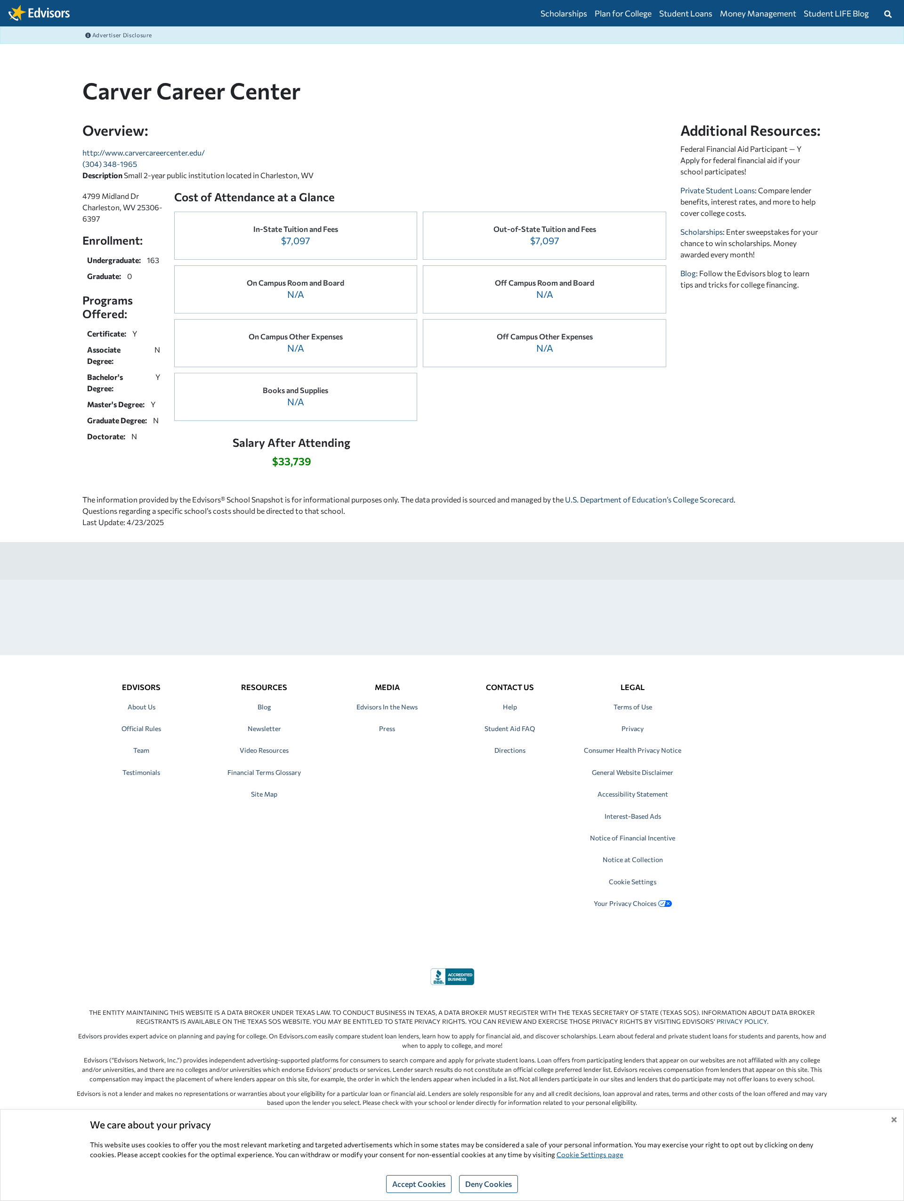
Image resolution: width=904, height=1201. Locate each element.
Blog (264, 707)
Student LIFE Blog (836, 13)
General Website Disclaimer (632, 772)
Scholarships (564, 13)
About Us (141, 707)
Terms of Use (632, 707)
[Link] (452, 975)
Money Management (758, 13)
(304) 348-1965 (109, 163)
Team (141, 750)
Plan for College (623, 13)
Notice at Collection (633, 860)
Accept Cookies (418, 1183)
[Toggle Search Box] (888, 13)
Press (387, 728)
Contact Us (510, 687)
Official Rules (141, 728)
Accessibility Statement (632, 794)
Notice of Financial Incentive (632, 838)
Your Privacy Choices (625, 903)
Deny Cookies (488, 1183)
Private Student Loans (717, 190)
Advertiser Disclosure (121, 35)
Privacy (633, 728)
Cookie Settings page (590, 1154)
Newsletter (264, 728)
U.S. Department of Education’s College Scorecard (649, 499)
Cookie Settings (632, 882)
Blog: (689, 273)
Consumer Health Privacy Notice (632, 750)
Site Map (264, 794)
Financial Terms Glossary (264, 772)
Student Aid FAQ (509, 728)
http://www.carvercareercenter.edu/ (143, 152)
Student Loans (685, 13)
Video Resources (264, 750)
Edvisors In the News (387, 707)
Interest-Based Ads (633, 816)
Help (510, 707)
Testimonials (141, 772)
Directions (509, 750)
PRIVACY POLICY (742, 1021)
